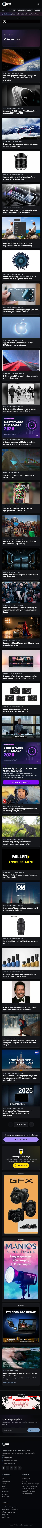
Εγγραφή (33, 1430)
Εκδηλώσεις (6, 605)
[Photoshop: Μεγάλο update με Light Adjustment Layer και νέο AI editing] (21, 228)
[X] (15, 1468)
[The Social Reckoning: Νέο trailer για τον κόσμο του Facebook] (21, 727)
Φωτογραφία (7, 108)
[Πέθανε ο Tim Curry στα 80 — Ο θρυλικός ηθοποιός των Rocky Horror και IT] (21, 992)
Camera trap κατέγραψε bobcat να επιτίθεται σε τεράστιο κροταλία (17, 843)
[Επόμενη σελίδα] (31, 1124)
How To (4, 1479)
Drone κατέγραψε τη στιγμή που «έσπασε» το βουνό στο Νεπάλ (20, 145)
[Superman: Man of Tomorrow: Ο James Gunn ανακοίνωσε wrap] (21, 627)
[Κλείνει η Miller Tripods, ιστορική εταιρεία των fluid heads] (21, 859)
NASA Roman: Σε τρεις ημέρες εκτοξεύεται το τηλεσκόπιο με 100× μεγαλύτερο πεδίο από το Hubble (20, 1078)
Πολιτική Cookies (27, 1494)
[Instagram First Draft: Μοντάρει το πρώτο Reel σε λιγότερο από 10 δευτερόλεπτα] (21, 661)
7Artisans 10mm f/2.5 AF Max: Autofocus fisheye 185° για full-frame (19, 178)
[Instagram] (7, 1468)
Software (6, 241)
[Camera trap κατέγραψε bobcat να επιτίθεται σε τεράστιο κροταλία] (21, 826)
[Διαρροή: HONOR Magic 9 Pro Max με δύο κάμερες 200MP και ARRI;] (21, 95)
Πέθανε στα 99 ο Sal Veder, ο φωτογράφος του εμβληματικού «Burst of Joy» (19, 410)
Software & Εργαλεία (8, 1512)
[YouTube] (11, 1468)
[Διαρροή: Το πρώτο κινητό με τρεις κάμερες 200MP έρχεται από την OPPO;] (21, 294)
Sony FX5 (12, 10)
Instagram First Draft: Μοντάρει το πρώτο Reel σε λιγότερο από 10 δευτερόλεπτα (20, 677)
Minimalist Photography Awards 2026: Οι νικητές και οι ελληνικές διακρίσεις (19, 277)
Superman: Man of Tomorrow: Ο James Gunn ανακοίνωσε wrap (21, 644)
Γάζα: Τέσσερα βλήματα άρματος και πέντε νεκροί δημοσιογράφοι (20, 810)
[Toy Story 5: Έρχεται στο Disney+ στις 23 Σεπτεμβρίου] (21, 460)
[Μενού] (38, 4)
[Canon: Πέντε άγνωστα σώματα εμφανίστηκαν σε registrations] (21, 694)
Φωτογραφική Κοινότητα (10, 1509)
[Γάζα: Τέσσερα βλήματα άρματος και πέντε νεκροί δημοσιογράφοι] (21, 793)
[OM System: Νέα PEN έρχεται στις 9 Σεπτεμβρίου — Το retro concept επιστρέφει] (21, 1096)
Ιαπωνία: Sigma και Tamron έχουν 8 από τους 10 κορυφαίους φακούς (19, 975)
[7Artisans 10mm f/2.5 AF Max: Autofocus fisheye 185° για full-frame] (21, 162)
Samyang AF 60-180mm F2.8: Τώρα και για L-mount (20, 942)
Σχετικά (24, 1481)
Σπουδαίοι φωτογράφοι (25, 10)
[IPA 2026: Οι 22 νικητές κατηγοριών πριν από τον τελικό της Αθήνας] (21, 526)
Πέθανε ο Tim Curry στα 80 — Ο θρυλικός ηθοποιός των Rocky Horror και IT (19, 1008)
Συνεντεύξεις (6, 1496)
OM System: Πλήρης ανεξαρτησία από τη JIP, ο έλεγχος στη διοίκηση (20, 909)
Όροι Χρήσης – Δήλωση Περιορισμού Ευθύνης (29, 1487)
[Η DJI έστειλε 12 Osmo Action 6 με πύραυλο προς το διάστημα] (21, 360)
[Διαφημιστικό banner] (21, 22)
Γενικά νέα (6, 73)
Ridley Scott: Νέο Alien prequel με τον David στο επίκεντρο (20, 575)
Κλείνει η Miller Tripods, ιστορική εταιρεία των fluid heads (20, 876)
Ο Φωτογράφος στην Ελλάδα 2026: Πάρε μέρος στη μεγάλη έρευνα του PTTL (19, 443)
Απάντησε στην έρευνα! (20, 782)
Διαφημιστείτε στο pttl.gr (30, 1484)
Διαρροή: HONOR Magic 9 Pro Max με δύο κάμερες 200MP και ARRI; (19, 112)
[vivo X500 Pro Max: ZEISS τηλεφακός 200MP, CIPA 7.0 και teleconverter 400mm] (21, 195)
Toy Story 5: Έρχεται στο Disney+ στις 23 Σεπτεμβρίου (19, 476)
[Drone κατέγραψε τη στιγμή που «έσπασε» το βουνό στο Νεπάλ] (21, 129)
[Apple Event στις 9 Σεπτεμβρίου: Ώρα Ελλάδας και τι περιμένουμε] (21, 327)
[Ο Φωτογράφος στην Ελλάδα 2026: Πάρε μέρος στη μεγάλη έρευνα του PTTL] (21, 427)
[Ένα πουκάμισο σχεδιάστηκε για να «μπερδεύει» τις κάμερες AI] (21, 493)
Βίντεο (4, 1484)
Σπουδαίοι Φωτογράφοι (9, 1507)
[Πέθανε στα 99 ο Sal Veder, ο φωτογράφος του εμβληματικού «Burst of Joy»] (21, 394)
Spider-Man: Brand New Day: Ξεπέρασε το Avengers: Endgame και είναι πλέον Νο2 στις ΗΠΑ (19, 1042)
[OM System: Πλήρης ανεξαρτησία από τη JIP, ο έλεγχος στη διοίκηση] (21, 893)
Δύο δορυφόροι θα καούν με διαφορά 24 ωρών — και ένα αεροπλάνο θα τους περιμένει (19, 78)
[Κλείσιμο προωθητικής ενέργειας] (38, 744)
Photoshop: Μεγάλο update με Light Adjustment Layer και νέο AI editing (17, 244)
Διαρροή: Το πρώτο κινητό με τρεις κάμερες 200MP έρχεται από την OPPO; (20, 311)
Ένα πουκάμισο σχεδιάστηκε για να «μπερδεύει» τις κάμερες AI (17, 509)
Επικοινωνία (8, 1458)
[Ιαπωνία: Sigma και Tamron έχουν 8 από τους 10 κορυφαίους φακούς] (21, 959)
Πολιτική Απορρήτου (29, 1491)
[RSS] (19, 1468)
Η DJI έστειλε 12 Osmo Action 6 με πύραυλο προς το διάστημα (20, 377)
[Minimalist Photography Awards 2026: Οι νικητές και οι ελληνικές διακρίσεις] (21, 261)
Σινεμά (5, 473)
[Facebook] (3, 1468)
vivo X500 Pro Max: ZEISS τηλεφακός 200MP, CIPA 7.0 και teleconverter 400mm (20, 211)
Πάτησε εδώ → (22, 1139)
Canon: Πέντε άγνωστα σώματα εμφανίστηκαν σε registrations (15, 710)
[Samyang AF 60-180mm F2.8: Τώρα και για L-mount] (21, 926)
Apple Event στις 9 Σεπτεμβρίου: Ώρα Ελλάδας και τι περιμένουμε (18, 344)
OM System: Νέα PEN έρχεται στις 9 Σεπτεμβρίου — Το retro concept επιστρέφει (17, 1113)
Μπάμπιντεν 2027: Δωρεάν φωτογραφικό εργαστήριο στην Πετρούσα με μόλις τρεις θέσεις (20, 610)
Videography (7, 141)
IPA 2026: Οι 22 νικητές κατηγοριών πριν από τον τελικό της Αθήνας (19, 542)
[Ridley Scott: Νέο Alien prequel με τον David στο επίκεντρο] (21, 559)
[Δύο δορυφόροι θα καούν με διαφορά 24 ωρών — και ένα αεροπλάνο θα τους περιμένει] (21, 60)
